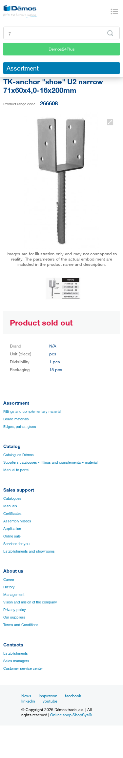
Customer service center (23, 668)
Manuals (10, 506)
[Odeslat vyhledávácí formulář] (110, 33)
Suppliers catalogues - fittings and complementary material (50, 462)
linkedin (28, 701)
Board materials (16, 419)
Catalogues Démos (18, 455)
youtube (50, 701)
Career (8, 579)
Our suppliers (14, 617)
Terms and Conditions (20, 624)
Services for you (16, 543)
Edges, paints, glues (19, 426)
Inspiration (48, 695)
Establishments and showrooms (29, 551)
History (9, 587)
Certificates (12, 513)
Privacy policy (14, 609)
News (26, 695)
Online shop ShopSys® (71, 714)
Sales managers (16, 661)
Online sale (12, 536)
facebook (73, 695)
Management (13, 594)
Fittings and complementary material (32, 411)
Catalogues (12, 498)
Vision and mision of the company (30, 602)
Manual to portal (16, 470)
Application (12, 528)
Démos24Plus (62, 49)
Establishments (15, 653)
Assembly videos (17, 521)
